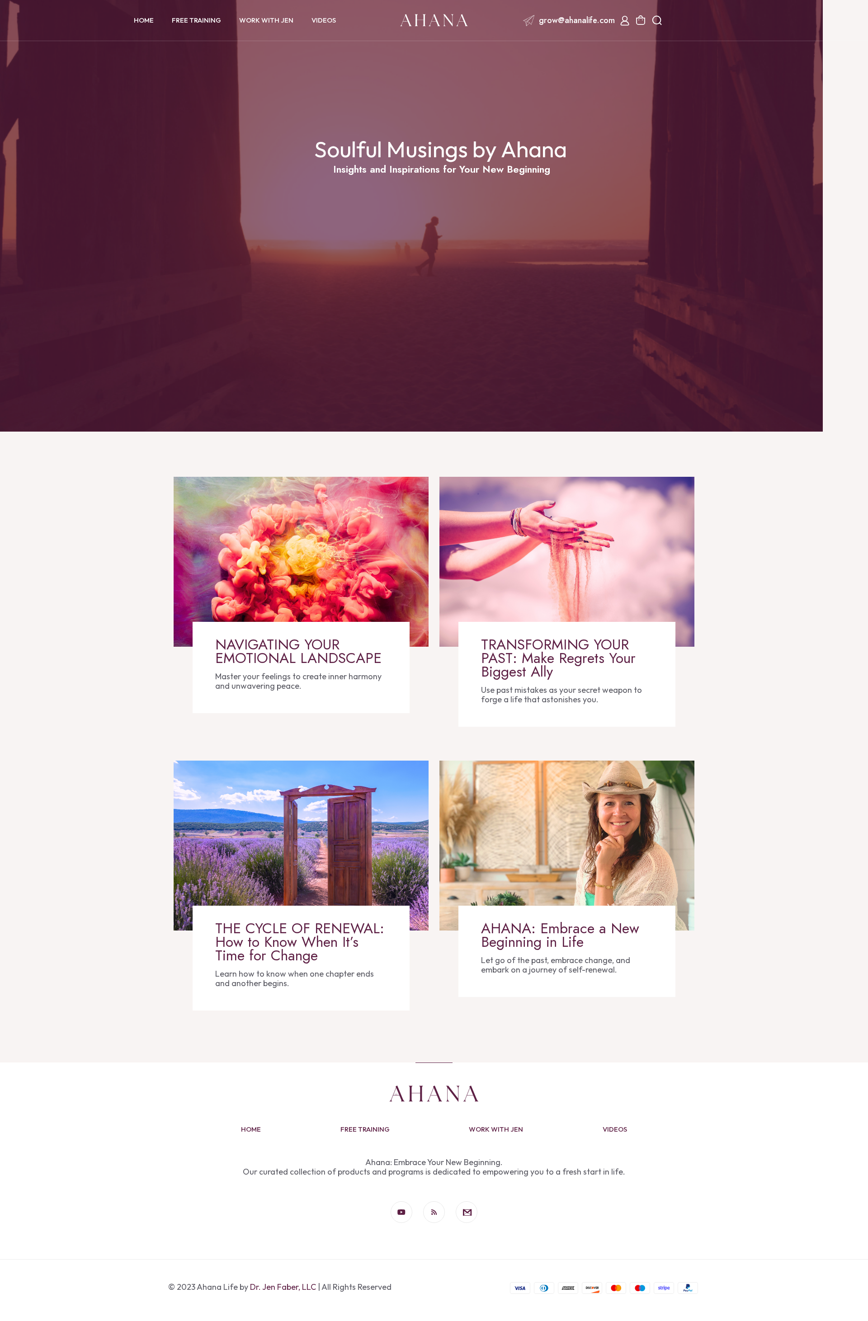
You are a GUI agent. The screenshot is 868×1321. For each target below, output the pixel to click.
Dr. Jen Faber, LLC (283, 1287)
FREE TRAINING (365, 1129)
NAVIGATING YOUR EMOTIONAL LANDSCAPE (298, 651)
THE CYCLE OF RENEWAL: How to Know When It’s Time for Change (299, 942)
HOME (251, 1129)
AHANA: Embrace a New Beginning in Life (560, 935)
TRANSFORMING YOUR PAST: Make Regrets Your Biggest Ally (558, 658)
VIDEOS (615, 1129)
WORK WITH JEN (496, 1129)
